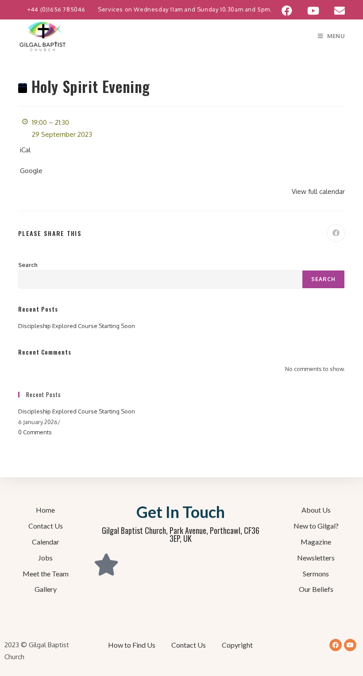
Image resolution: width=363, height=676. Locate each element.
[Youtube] (350, 645)
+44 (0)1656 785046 (57, 9)
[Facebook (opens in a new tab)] (287, 10)
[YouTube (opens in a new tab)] (313, 10)
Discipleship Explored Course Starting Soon (76, 325)
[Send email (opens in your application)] (336, 10)
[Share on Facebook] (336, 233)
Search (28, 264)
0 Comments (35, 432)
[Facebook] (335, 645)
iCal (25, 150)
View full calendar (318, 191)
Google (31, 170)
